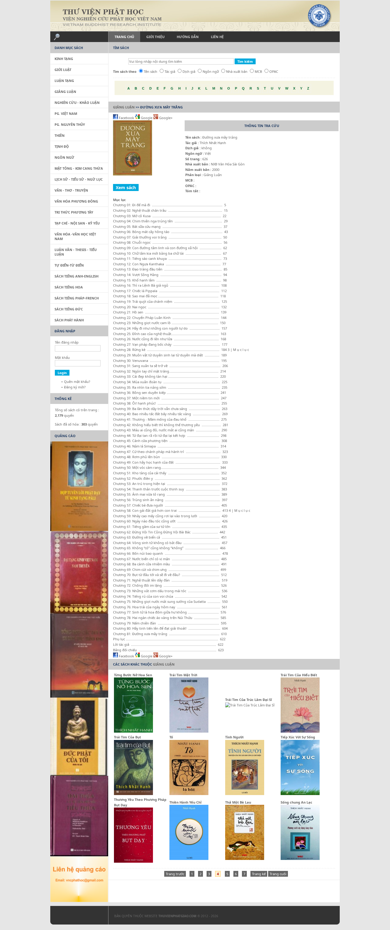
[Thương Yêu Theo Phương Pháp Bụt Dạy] (133, 861)
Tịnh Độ (62, 146)
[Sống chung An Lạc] (300, 858)
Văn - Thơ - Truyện (71, 190)
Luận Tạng (64, 80)
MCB (258, 71)
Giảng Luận (124, 107)
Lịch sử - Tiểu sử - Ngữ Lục (79, 179)
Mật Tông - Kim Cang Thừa (79, 168)
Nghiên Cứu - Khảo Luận (77, 102)
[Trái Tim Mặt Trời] (188, 731)
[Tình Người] (244, 793)
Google (146, 117)
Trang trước (175, 874)
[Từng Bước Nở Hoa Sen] (133, 731)
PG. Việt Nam (66, 113)
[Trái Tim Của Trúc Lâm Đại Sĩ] (250, 705)
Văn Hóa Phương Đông (76, 201)
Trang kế (259, 874)
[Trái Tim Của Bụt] (133, 793)
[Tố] (188, 793)
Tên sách (150, 71)
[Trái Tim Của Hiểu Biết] (300, 731)
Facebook (126, 117)
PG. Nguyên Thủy (70, 124)
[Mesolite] (76, 916)
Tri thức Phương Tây (74, 212)
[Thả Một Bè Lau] (244, 858)
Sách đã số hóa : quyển (76, 424)
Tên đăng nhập (67, 342)
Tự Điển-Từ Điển (69, 265)
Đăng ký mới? (75, 387)
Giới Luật (63, 69)
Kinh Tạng (64, 58)
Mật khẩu (62, 357)
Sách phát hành (69, 320)
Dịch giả (189, 71)
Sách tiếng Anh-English (76, 276)
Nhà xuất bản (236, 71)
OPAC (273, 71)
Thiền (60, 135)
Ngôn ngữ (211, 71)
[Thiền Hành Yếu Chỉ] (188, 858)
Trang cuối (278, 874)
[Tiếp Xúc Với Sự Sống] (300, 793)
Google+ (165, 117)
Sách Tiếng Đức (69, 309)
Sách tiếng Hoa (69, 287)
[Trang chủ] (195, 16)
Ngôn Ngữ (64, 157)
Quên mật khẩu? (77, 381)
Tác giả (170, 71)
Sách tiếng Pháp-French (77, 298)
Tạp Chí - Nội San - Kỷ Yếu (77, 223)
